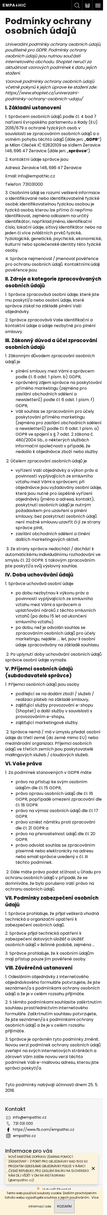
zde (48, 1206)
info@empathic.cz (29, 1117)
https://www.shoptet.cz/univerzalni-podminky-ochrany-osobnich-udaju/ (44, 96)
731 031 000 (23, 1123)
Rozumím (64, 1206)
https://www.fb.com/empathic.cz (43, 1129)
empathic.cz (24, 1135)
